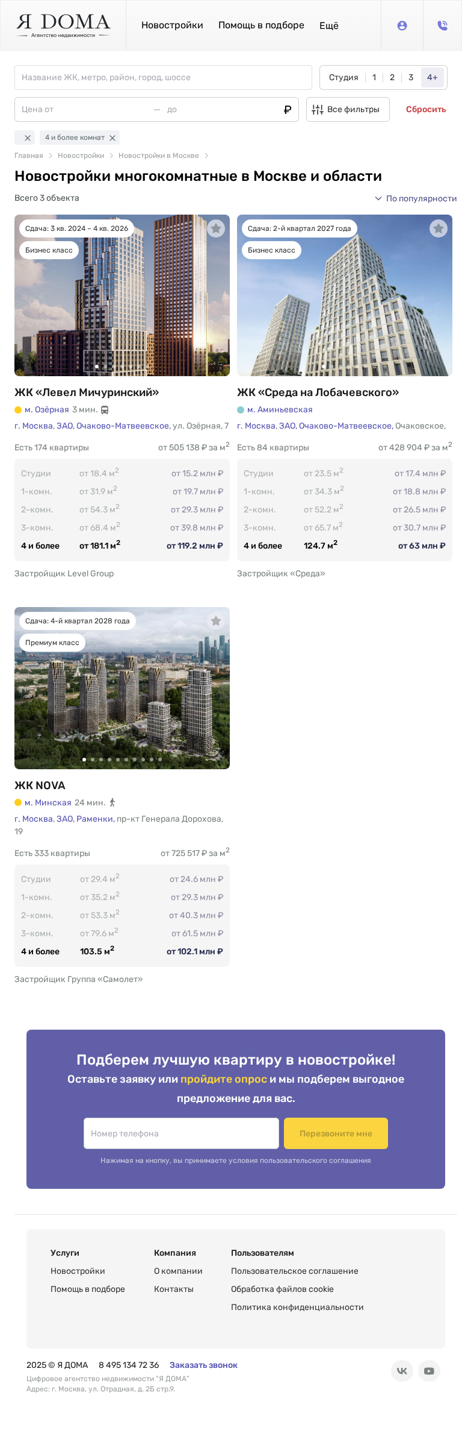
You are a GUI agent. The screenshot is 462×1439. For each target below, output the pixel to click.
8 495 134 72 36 (129, 1365)
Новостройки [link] (81, 155)
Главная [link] (28, 155)
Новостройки (172, 25)
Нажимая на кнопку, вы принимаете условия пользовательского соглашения (235, 1160)
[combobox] (166, 77)
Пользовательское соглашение (295, 1271)
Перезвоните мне (336, 1134)
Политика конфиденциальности (297, 1307)
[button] (329, 25)
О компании (178, 1271)
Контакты (174, 1289)
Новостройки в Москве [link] (159, 155)
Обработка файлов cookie (282, 1289)
